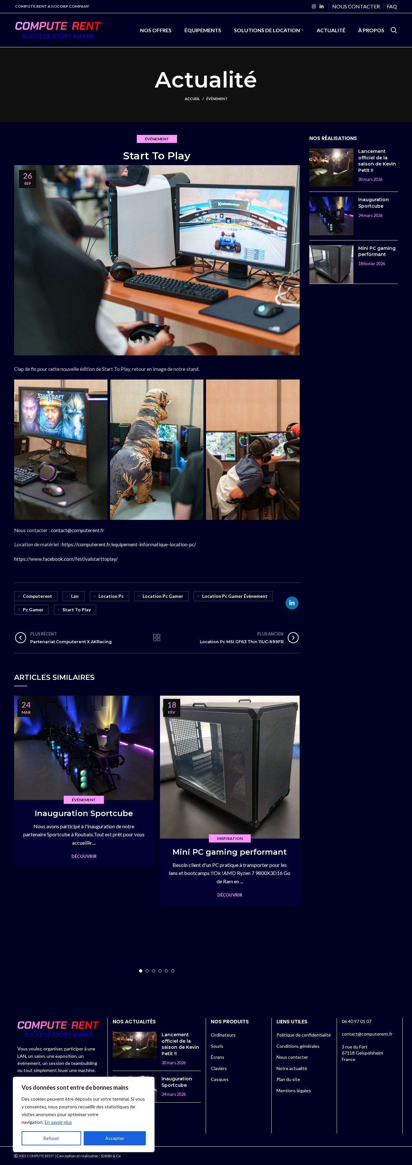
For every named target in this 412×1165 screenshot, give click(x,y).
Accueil (192, 99)
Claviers (219, 1068)
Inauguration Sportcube (84, 813)
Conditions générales (298, 1046)
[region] (83, 1114)
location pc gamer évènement (234, 596)
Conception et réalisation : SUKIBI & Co (88, 1156)
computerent (37, 596)
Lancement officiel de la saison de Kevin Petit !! (377, 160)
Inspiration (230, 838)
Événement (217, 99)
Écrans (217, 1057)
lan (75, 596)
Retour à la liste (157, 638)
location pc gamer (163, 596)
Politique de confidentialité (303, 1035)
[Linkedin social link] (321, 6)
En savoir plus (58, 1122)
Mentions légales (293, 1090)
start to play (76, 609)
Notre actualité (291, 1068)
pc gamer (33, 609)
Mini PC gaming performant (230, 852)
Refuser (51, 1138)
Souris (217, 1046)
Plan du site (288, 1079)
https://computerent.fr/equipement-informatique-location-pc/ (129, 544)
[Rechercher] (394, 30)
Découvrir (84, 856)
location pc (111, 596)
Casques (220, 1079)
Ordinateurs (223, 1035)
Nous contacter (292, 1057)
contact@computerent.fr (77, 530)
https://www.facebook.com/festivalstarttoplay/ (66, 559)
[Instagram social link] (314, 6)
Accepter (114, 1138)
